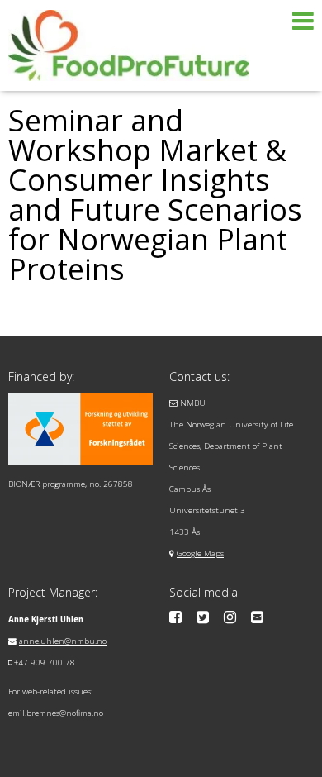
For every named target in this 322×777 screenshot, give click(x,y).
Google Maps (200, 553)
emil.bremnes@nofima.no (55, 713)
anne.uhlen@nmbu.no (63, 641)
